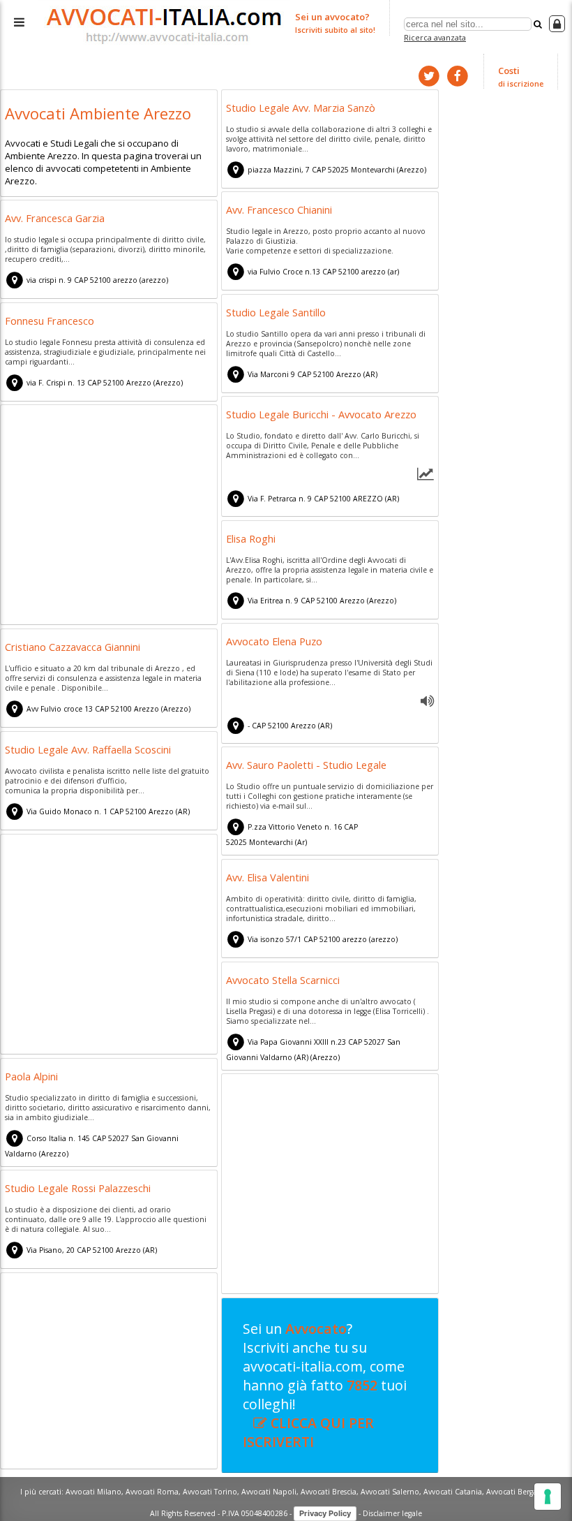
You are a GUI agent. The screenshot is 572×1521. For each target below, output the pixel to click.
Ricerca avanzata (435, 37)
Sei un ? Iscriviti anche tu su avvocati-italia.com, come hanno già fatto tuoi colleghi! (325, 1385)
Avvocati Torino (210, 1492)
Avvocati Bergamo (518, 1492)
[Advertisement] (108, 517)
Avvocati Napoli (268, 1492)
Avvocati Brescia (328, 1492)
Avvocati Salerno (390, 1492)
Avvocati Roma (152, 1492)
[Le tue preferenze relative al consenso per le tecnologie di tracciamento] (547, 1496)
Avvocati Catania (452, 1492)
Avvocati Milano (93, 1492)
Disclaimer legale (392, 1513)
